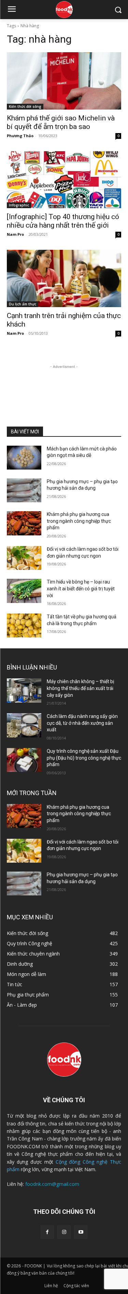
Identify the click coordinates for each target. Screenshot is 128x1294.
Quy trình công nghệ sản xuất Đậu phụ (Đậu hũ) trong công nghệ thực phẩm (84, 757)
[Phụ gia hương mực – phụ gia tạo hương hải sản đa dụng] (24, 490)
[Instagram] (64, 1232)
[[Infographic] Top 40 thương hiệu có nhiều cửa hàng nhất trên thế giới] (64, 180)
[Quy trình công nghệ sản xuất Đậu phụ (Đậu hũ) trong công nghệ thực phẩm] (24, 760)
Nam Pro (15, 234)
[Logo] (64, 9)
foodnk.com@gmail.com (52, 1184)
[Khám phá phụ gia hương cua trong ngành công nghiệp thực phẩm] (24, 523)
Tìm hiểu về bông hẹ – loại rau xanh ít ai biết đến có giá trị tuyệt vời (81, 588)
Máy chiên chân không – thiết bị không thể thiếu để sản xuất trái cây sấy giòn (80, 688)
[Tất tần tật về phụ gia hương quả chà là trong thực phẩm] (24, 625)
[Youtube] (80, 1232)
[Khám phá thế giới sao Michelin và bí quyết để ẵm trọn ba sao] (64, 81)
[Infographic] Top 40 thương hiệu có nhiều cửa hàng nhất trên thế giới (63, 221)
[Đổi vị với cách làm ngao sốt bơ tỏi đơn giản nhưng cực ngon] (24, 558)
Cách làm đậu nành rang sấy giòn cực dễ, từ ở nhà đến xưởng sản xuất (82, 723)
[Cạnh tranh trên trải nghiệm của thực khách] (64, 278)
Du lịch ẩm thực (22, 304)
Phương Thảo (20, 135)
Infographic (19, 205)
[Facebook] (47, 1232)
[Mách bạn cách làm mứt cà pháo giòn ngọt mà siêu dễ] (24, 458)
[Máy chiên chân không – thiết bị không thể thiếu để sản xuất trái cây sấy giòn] (24, 690)
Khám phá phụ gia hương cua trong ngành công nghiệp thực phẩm (79, 521)
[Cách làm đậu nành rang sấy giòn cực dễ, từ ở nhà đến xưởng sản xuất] (24, 725)
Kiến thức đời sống (25, 106)
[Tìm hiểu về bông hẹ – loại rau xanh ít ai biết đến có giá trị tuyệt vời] (24, 591)
